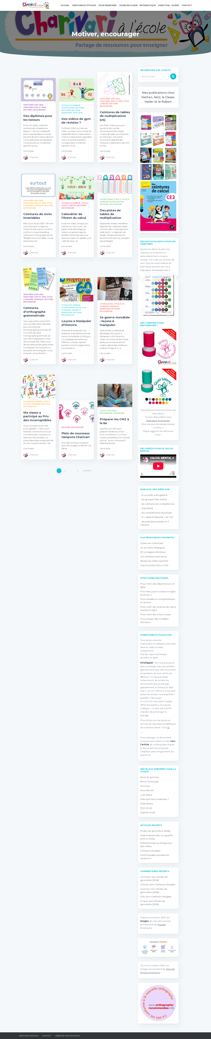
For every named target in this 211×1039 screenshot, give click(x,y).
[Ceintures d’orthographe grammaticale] (38, 279)
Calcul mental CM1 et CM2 (154, 565)
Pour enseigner (108, 5)
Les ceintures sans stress (153, 556)
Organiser (118, 413)
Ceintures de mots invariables (37, 216)
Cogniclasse (68, 108)
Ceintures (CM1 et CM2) (34, 107)
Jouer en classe (128, 5)
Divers (175, 5)
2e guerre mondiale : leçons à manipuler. (115, 321)
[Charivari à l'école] (35, 5)
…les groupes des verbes (153, 499)
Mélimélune (146, 803)
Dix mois (145, 786)
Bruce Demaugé (149, 781)
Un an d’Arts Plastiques (152, 547)
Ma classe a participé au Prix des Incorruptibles (37, 416)
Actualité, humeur (70, 105)
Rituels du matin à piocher (154, 560)
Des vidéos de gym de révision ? (76, 120)
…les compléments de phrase (156, 512)
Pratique (77, 113)
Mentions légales (28, 1036)
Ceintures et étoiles (84, 5)
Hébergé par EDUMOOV (67, 1036)
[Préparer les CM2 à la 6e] (114, 395)
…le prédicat (146, 508)
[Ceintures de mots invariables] (38, 185)
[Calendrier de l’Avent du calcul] (76, 187)
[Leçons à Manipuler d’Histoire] (76, 289)
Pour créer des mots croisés (155, 614)
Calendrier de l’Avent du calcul (73, 216)
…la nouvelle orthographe (153, 495)
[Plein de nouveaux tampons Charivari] (76, 412)
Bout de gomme (149, 777)
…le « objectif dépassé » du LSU (156, 517)
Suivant (87, 470)
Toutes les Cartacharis (151, 543)
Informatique (147, 5)
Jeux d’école (147, 790)
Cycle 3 (65, 206)
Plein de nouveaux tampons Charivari (75, 435)
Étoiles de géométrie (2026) (155, 830)
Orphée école (147, 812)
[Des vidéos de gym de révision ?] (76, 90)
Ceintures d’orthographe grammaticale (34, 311)
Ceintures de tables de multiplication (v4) (115, 116)
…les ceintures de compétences (157, 503)
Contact (187, 5)
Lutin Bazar (146, 794)
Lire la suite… (29, 151)
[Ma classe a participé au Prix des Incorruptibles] (38, 386)
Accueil (65, 5)
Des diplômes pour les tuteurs (37, 117)
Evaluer (29, 206)
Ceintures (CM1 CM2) (33, 105)
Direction (164, 5)
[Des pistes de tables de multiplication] (114, 184)
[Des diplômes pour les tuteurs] (38, 89)
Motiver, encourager (34, 110)
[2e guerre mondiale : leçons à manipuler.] (114, 288)
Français (39, 206)
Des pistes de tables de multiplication (110, 214)
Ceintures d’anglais (150, 850)
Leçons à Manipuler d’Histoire (76, 323)
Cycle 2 (84, 203)
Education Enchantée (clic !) (155, 270)
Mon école (146, 808)
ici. (149, 755)
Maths (105, 104)
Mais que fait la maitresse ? (154, 799)
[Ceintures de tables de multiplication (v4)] (114, 83)
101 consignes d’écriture (153, 552)
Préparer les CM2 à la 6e (114, 421)
